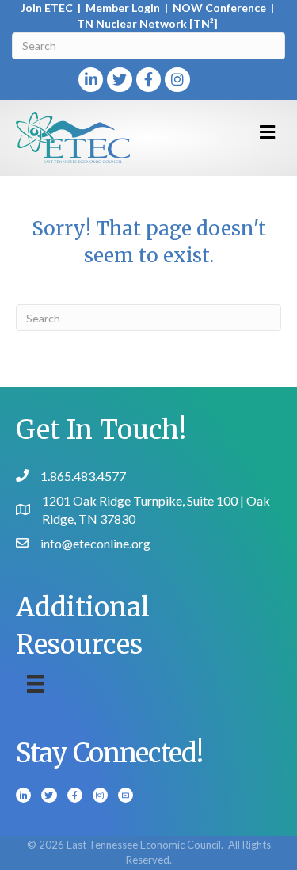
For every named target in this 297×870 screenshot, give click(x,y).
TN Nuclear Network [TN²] (147, 23)
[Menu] (35, 683)
